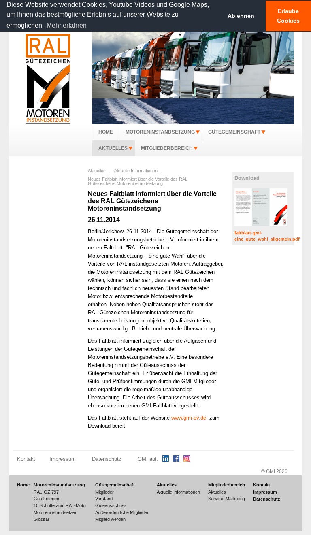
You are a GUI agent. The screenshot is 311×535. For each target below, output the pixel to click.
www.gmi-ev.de (188, 418)
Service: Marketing (226, 498)
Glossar (41, 519)
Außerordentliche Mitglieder (122, 512)
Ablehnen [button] (241, 16)
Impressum (62, 459)
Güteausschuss (111, 505)
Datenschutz (106, 459)
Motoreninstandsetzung (160, 132)
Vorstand (104, 498)
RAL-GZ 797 (46, 492)
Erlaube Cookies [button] (288, 16)
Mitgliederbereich (167, 148)
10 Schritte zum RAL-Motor (60, 505)
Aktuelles (113, 148)
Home (105, 132)
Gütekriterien (46, 498)
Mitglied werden (110, 519)
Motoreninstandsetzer (55, 512)
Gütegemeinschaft (234, 132)
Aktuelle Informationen (136, 170)
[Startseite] (48, 78)
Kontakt (26, 459)
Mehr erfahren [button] (67, 25)
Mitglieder (104, 492)
